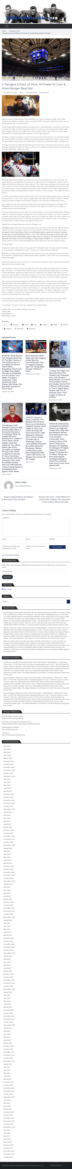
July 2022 (6, 887)
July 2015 (6, 1130)
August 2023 (7, 848)
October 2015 (8, 1124)
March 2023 (7, 863)
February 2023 (8, 866)
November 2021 (9, 911)
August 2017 (7, 1064)
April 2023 (7, 860)
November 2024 (9, 803)
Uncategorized (31, 93)
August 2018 (7, 1028)
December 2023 (9, 836)
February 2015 (8, 1145)
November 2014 (9, 1154)
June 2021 (7, 926)
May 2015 (6, 1136)
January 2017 (8, 1085)
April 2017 (7, 1076)
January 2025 (8, 797)
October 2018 (8, 1022)
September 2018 (9, 1025)
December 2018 (8, 1016)
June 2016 (7, 1100)
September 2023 (9, 845)
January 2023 (8, 869)
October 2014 (8, 1157)
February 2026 (8, 761)
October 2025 (8, 773)
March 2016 (7, 1109)
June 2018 (7, 1034)
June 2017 (7, 1070)
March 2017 (7, 1079)
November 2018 (9, 1019)
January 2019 (8, 1013)
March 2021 (7, 935)
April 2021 (7, 932)
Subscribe (7, 577)
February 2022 (8, 902)
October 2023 (8, 842)
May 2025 (6, 785)
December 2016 (8, 1088)
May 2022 (6, 893)
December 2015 (8, 1118)
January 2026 (8, 764)
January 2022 (8, 905)
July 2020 (6, 959)
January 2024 (8, 833)
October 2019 (8, 986)
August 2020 (7, 956)
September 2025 (9, 776)
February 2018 (8, 1046)
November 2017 (9, 1055)
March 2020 (7, 971)
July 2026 (6, 746)
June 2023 (7, 854)
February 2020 (8, 974)
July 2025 (6, 779)
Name (4, 539)
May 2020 (6, 965)
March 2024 (7, 827)
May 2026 (6, 752)
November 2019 (9, 983)
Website (52, 539)
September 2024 (9, 809)
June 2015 (7, 1133)
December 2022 (9, 872)
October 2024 (8, 806)
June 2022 (7, 890)
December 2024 (9, 800)
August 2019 (7, 992)
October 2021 (8, 914)
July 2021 (6, 923)
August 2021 (7, 920)
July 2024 (6, 815)
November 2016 (9, 1091)
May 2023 (6, 857)
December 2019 (9, 980)
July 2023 (6, 851)
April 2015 (7, 1139)
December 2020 (9, 944)
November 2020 (9, 947)
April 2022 (7, 896)
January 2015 (8, 1148)
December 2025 (9, 767)
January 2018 (8, 1049)
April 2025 (7, 788)
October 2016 (8, 1094)
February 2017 (8, 1082)
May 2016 (6, 1103)
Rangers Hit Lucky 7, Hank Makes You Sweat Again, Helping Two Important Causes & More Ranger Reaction (54, 499)
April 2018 (7, 1040)
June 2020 (7, 962)
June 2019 (7, 998)
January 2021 (8, 941)
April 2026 (7, 755)
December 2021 (8, 908)
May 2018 (6, 1037)
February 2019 (8, 1010)
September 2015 (9, 1127)
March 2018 (7, 1043)
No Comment (44, 93)
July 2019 (6, 995)
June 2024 (7, 818)
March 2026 (7, 758)
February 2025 (8, 794)
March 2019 (7, 1007)
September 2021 (9, 917)
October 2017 (8, 1058)
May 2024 (6, 821)
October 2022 (8, 878)
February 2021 (8, 938)
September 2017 (9, 1061)
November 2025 (9, 770)
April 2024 (7, 824)
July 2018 (6, 1031)
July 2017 (6, 1067)
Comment (6, 518)
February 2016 (8, 1112)
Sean (21, 93)
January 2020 (8, 977)
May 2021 (6, 929)
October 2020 (8, 950)
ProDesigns (66, 1165)
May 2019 (6, 1001)
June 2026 (7, 749)
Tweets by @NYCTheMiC (10, 555)
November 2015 (9, 1121)
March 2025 (7, 791)
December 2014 (8, 1151)
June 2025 (7, 782)
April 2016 (7, 1106)
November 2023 (9, 839)
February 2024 (8, 830)
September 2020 (9, 953)
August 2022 (7, 884)
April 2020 (7, 968)
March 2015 (7, 1142)
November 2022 (9, 875)
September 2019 (9, 989)
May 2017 (6, 1073)
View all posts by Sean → (24, 486)
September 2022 (9, 881)
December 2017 (8, 1052)
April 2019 (7, 1004)
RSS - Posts (7, 589)
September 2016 (9, 1097)
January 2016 (8, 1115)
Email (28, 539)
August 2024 (7, 812)
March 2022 (7, 899)
